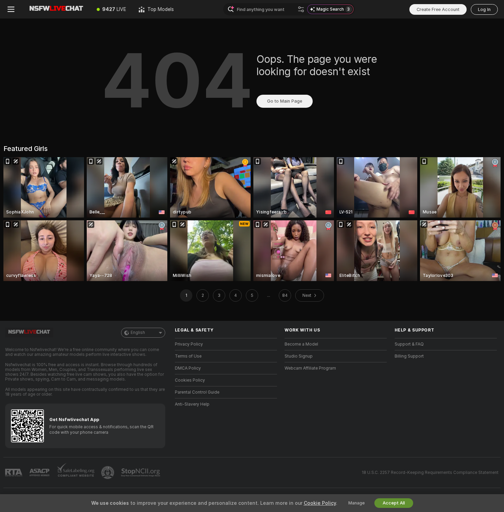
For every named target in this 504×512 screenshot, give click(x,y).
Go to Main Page (284, 101)
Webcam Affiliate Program (310, 368)
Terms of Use (188, 356)
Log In (484, 9)
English (138, 332)
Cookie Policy (320, 503)
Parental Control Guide (197, 392)
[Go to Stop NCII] (141, 472)
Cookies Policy (190, 380)
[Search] (301, 9)
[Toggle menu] (11, 9)
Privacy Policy (189, 344)
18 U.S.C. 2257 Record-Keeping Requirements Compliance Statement (430, 472)
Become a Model (301, 344)
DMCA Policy (188, 368)
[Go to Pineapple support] (108, 472)
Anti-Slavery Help (192, 404)
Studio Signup (299, 356)
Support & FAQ (409, 344)
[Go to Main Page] (56, 9)
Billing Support (409, 356)
